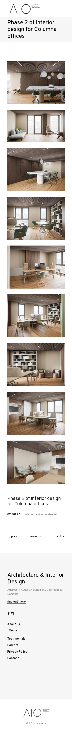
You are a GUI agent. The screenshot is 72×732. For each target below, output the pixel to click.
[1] (36, 82)
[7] (36, 364)
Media (13, 631)
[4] (36, 218)
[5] (36, 267)
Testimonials (16, 639)
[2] (36, 126)
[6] (36, 315)
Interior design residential (40, 514)
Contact (13, 658)
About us (13, 624)
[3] (36, 169)
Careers (12, 645)
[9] (36, 462)
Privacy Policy (17, 652)
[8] (36, 413)
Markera (41, 723)
